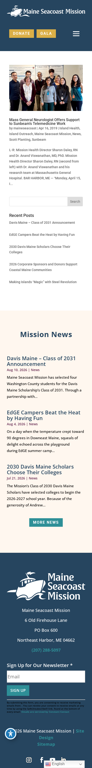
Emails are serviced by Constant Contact (45, 711)
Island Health (69, 128)
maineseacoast (25, 128)
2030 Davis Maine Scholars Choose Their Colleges (40, 469)
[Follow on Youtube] (52, 760)
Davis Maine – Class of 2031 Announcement (42, 222)
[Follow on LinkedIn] (63, 760)
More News (46, 522)
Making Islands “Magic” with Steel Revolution (43, 282)
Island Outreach (21, 134)
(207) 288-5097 (46, 650)
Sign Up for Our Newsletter (40, 665)
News (76, 134)
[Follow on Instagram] (28, 760)
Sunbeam (39, 139)
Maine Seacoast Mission (52, 134)
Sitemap (46, 744)
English (58, 764)
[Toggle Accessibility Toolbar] (10, 733)
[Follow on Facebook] (41, 760)
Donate (21, 33)
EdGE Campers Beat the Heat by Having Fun (42, 235)
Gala (46, 33)
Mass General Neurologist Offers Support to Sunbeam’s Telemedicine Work (44, 122)
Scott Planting (19, 139)
